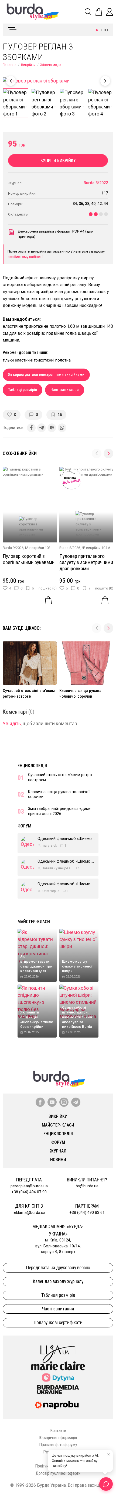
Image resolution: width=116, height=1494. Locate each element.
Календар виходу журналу (58, 1281)
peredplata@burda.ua (29, 1186)
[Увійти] (109, 12)
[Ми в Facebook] (40, 1102)
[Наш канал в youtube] (52, 1102)
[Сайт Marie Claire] (58, 1365)
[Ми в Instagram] (64, 1102)
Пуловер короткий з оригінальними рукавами (28, 559)
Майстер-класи (34, 921)
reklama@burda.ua (29, 1212)
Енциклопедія (32, 765)
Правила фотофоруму (58, 1444)
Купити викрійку (58, 160)
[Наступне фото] (105, 81)
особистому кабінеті (25, 256)
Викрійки (28, 65)
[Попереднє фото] (11, 81)
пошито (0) (48, 588)
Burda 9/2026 (13, 548)
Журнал (58, 1151)
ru (106, 29)
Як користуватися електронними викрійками (46, 374)
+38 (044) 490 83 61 (87, 1212)
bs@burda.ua (87, 1186)
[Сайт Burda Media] (58, 1389)
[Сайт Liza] (58, 1349)
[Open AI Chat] (106, 1484)
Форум (24, 826)
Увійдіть (12, 723)
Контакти (58, 1430)
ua (97, 29)
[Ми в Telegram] (75, 1102)
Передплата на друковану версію (58, 1267)
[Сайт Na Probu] (58, 1405)
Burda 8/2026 (69, 548)
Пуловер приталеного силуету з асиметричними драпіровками (86, 562)
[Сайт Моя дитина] (58, 1377)
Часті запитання (64, 389)
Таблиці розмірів (22, 389)
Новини (58, 1159)
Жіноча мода (50, 65)
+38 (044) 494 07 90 (29, 1192)
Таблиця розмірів (58, 1295)
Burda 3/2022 (96, 183)
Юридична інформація (58, 1437)
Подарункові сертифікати (58, 1322)
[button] (108, 453)
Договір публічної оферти (58, 1473)
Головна (9, 65)
